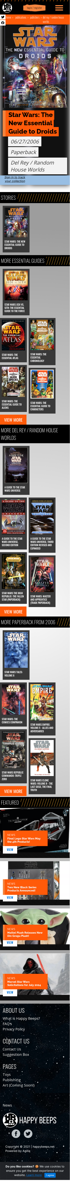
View (10, 850)
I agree (50, 1175)
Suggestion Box (16, 1054)
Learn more (34, 1175)
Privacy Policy (14, 1029)
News (7, 1105)
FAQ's (7, 1023)
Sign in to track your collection (14, 179)
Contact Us (12, 1049)
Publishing (12, 1079)
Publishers (35, 17)
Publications (20, 17)
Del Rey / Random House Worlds (53, 19)
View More (13, 419)
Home (8, 17)
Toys (7, 1074)
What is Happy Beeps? (21, 1018)
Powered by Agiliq (17, 1151)
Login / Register (34, 7)
